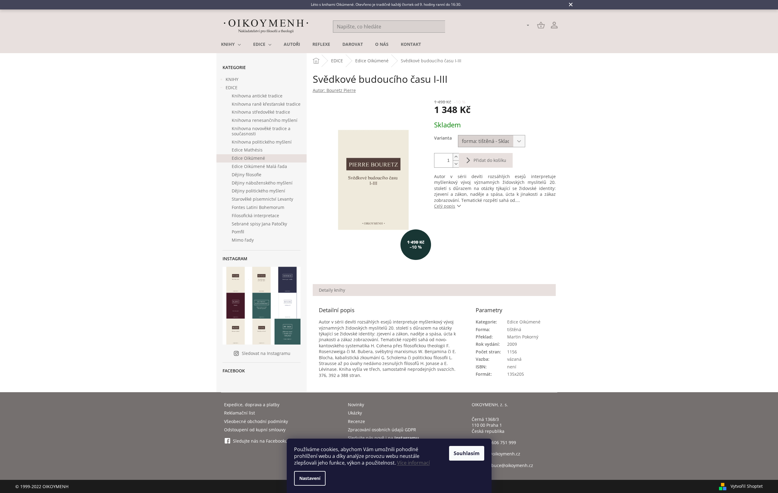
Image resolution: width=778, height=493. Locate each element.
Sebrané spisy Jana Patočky (259, 224)
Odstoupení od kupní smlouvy (255, 430)
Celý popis (444, 206)
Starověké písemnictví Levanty (262, 199)
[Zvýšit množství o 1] (456, 156)
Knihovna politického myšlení (262, 142)
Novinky (356, 404)
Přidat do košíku (490, 160)
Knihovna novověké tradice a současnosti (261, 131)
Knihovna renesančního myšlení (264, 120)
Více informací (413, 462)
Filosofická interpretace (255, 215)
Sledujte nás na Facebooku (260, 441)
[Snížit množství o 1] (456, 163)
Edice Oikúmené (248, 158)
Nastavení (309, 478)
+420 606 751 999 (498, 442)
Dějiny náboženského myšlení (262, 183)
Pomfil (238, 232)
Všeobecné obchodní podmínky (256, 421)
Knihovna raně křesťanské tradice (266, 104)
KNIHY (232, 79)
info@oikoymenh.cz (500, 454)
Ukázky (355, 413)
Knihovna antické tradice (257, 96)
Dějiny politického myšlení (258, 191)
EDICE (232, 87)
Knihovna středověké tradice (261, 112)
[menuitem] (231, 44)
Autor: (334, 90)
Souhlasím (467, 453)
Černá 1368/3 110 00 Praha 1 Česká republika (488, 425)
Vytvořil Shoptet (747, 486)
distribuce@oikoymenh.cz (507, 465)
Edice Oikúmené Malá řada (259, 166)
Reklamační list (239, 413)
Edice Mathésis (247, 150)
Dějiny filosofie (246, 174)
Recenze (356, 421)
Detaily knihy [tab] (332, 290)
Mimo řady (243, 240)
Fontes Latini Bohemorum (258, 207)
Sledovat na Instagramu (266, 353)
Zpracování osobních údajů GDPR (382, 430)
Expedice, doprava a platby (251, 404)
